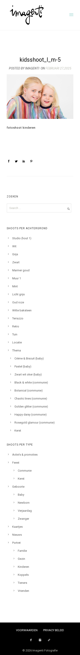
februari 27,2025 (58, 68)
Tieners (22, 582)
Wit (14, 246)
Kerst (17, 430)
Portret (16, 542)
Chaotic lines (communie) (30, 398)
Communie (25, 470)
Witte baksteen (22, 310)
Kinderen (23, 566)
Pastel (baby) (22, 366)
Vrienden (23, 590)
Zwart (16, 262)
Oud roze (18, 302)
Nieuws (17, 534)
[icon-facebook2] (32, 640)
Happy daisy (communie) (30, 414)
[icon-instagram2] (41, 640)
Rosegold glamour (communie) (34, 422)
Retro (15, 326)
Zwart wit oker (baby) (28, 374)
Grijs (15, 254)
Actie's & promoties (25, 454)
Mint (15, 286)
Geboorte (18, 486)
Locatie (17, 342)
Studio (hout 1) (21, 238)
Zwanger (23, 518)
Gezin (21, 558)
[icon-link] (49, 640)
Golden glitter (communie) (31, 406)
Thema (16, 350)
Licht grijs (18, 294)
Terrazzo (17, 318)
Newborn (24, 502)
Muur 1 (16, 278)
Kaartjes (17, 526)
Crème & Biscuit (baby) (29, 358)
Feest (15, 462)
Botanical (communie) (28, 390)
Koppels (23, 574)
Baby (21, 494)
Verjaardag (25, 510)
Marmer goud (21, 270)
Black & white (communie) (31, 382)
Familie (22, 550)
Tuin (14, 334)
